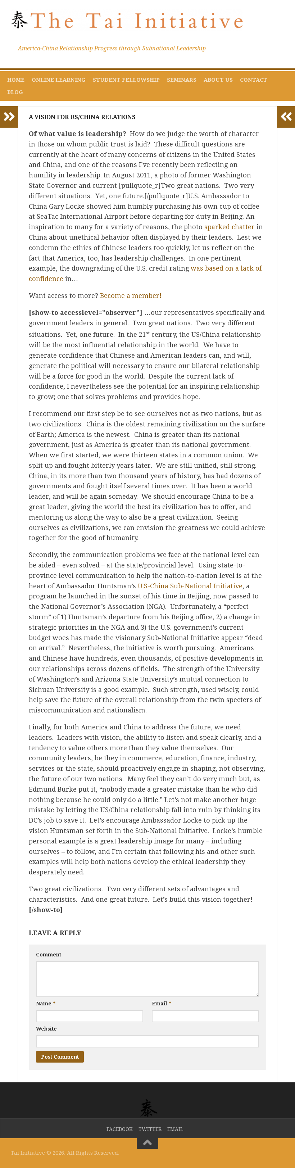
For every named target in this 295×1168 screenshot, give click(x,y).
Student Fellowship (126, 80)
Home (15, 80)
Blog (15, 92)
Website (46, 1029)
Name (45, 1003)
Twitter (150, 1129)
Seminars (181, 80)
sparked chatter (229, 227)
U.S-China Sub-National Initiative (190, 586)
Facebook (119, 1129)
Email (161, 1003)
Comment (48, 955)
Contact (253, 80)
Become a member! (131, 295)
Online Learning (59, 80)
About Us (218, 80)
